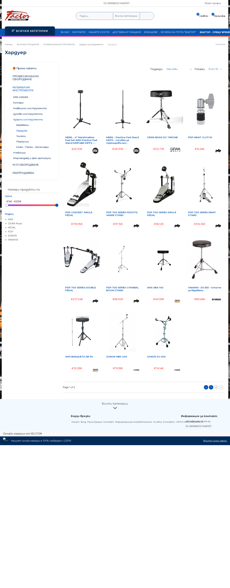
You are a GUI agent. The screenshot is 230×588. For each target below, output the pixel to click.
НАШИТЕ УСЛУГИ (99, 32)
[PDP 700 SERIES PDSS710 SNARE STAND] (123, 184)
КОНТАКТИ (78, 32)
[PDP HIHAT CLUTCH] (205, 109)
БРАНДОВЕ (151, 32)
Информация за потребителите (133, 422)
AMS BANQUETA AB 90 (79, 356)
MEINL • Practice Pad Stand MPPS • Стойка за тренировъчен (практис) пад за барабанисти (122, 140)
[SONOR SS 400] (163, 331)
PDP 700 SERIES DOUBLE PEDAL (80, 289)
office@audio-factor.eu (198, 421)
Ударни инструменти (91, 44)
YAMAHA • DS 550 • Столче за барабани (204, 289)
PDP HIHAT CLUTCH (200, 137)
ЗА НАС (65, 32)
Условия (157, 422)
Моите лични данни (215, 440)
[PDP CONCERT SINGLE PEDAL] (82, 184)
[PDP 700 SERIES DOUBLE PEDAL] (82, 259)
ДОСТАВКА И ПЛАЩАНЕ (126, 32)
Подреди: (156, 69)
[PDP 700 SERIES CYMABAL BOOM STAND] (123, 259)
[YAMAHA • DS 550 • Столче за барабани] (205, 259)
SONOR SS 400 (156, 356)
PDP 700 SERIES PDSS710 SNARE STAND (122, 214)
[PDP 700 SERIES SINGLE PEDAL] (164, 184)
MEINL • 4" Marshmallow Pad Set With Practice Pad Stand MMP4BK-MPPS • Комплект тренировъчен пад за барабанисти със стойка (81, 140)
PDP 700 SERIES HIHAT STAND (202, 214)
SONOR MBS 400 (116, 356)
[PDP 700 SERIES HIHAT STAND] (205, 184)
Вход (83, 422)
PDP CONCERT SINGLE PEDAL (78, 214)
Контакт (108, 422)
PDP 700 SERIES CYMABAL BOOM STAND (122, 289)
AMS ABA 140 (155, 287)
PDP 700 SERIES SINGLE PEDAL (161, 214)
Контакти (169, 422)
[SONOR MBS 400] (123, 332)
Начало (9, 44)
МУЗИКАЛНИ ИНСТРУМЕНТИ (59, 44)
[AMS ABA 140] (164, 259)
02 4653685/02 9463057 (117, 3)
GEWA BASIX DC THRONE (162, 137)
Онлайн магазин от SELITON (22, 433)
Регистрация (94, 422)
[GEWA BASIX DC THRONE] (164, 109)
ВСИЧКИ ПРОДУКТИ (28, 44)
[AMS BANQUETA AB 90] (82, 331)
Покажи (199, 69)
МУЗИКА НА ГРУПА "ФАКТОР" (178, 32)
